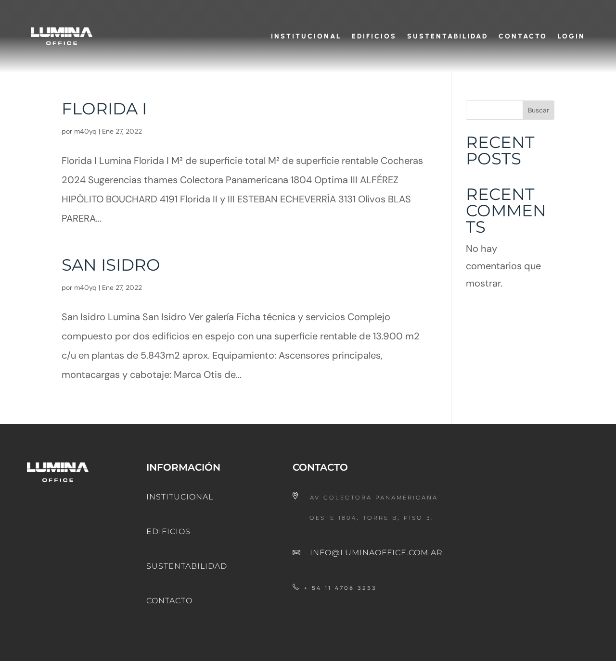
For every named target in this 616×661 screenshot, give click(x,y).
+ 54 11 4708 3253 (340, 588)
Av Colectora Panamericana (374, 498)
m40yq (85, 131)
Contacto (523, 36)
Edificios (374, 36)
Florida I (104, 109)
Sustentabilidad (447, 36)
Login (571, 36)
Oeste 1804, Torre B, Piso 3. (371, 518)
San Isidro (111, 265)
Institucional (306, 36)
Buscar (538, 110)
